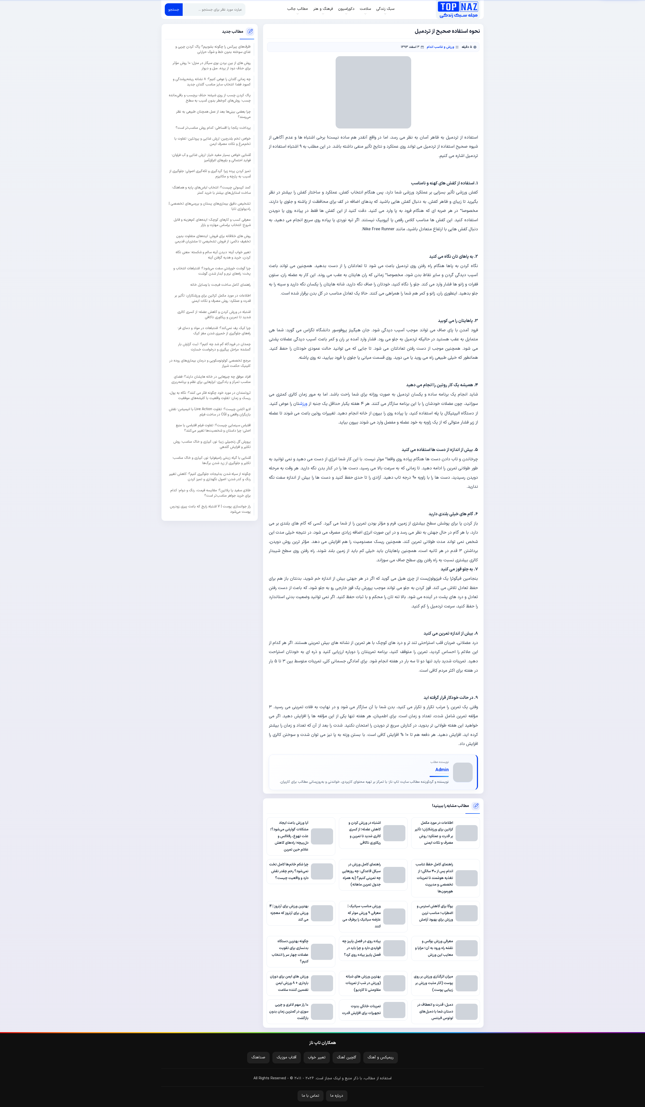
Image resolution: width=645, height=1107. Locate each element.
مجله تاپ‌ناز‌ (458, 9)
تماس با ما (310, 1096)
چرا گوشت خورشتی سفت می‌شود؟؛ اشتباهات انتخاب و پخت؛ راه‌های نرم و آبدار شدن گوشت (212, 271)
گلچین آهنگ (346, 1057)
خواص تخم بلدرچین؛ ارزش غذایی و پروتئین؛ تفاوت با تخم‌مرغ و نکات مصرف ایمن (212, 141)
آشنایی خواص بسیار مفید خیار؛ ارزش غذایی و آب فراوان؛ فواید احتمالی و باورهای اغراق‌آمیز (211, 157)
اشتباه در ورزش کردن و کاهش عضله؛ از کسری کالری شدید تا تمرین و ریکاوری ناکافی (214, 314)
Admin (442, 770)
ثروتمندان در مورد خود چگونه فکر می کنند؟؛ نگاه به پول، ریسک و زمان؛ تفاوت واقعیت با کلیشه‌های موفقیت (210, 395)
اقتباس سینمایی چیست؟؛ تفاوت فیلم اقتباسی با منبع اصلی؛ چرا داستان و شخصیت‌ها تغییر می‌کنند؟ (213, 428)
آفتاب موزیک (287, 1057)
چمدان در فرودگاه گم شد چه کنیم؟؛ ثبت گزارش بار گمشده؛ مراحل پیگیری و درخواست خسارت (214, 347)
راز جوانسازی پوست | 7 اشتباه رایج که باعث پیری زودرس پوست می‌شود (210, 509)
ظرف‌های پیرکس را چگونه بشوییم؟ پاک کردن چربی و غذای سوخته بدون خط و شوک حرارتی (213, 49)
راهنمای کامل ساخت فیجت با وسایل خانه (220, 284)
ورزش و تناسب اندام (440, 47)
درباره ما (336, 1096)
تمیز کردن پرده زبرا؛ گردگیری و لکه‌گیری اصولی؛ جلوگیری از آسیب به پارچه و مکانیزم (210, 174)
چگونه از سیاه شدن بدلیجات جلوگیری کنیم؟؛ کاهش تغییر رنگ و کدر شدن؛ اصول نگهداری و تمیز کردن (210, 476)
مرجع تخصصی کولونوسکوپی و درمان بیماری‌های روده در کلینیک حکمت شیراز (210, 363)
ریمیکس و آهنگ (381, 1057)
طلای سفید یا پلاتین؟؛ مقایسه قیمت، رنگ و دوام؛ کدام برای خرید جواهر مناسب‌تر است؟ (210, 492)
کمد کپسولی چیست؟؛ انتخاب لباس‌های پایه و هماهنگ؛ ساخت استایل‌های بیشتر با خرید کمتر (211, 190)
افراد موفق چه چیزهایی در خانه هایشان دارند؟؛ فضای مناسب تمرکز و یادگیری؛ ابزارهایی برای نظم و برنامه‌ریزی (211, 379)
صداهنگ (258, 1057)
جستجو (173, 9)
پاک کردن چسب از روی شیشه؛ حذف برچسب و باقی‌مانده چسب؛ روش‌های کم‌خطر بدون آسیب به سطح (210, 98)
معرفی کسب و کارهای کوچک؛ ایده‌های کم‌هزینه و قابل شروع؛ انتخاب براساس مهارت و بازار (212, 222)
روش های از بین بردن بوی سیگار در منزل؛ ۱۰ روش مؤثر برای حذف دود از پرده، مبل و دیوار (212, 65)
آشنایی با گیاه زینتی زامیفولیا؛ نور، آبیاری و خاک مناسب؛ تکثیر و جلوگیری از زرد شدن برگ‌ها (211, 460)
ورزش (303, 403)
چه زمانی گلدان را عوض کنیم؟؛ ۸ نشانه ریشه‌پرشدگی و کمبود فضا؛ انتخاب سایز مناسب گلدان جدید (212, 81)
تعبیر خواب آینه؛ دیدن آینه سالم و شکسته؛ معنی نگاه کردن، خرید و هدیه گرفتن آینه (213, 254)
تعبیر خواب (317, 1057)
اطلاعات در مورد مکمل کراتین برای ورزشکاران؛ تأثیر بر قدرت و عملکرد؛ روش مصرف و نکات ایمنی (213, 298)
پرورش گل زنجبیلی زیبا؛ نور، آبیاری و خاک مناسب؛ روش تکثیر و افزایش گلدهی (212, 444)
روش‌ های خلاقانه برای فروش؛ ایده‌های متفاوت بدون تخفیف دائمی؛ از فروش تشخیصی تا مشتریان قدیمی (213, 238)
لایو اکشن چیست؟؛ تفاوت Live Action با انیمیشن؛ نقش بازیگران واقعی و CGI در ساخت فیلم (210, 411)
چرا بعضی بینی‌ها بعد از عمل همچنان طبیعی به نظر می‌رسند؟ (213, 114)
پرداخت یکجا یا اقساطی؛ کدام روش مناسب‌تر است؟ (213, 127)
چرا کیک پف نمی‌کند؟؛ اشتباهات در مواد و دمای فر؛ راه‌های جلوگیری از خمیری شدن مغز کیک (214, 330)
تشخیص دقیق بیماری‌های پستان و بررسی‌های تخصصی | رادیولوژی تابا (210, 206)
